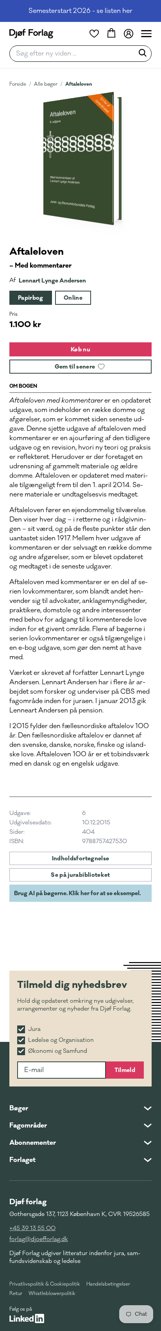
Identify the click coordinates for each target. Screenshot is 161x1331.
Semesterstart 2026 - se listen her (80, 11)
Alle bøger (45, 84)
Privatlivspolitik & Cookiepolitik (44, 1284)
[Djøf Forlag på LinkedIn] (26, 1318)
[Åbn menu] (146, 33)
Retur (15, 1293)
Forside (17, 84)
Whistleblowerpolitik (52, 1293)
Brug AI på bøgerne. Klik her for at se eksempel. (77, 893)
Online (73, 298)
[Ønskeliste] (94, 33)
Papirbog (30, 298)
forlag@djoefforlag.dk (38, 1239)
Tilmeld (124, 1070)
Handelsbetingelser (108, 1284)
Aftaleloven (78, 84)
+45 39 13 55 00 (32, 1228)
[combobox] (74, 53)
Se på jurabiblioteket (80, 875)
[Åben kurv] (111, 33)
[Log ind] (128, 33)
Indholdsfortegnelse (80, 858)
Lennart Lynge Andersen (52, 280)
